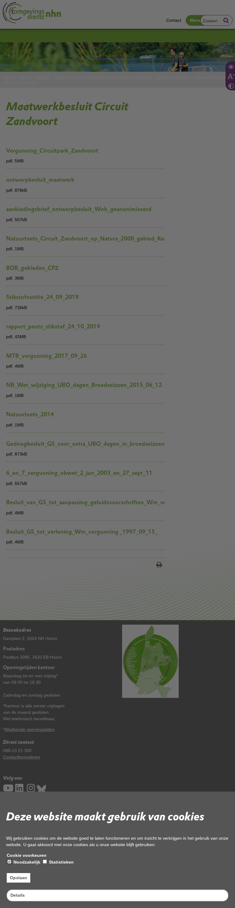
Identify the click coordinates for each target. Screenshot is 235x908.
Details (17, 895)
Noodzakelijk (26, 862)
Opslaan (18, 877)
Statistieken (61, 862)
